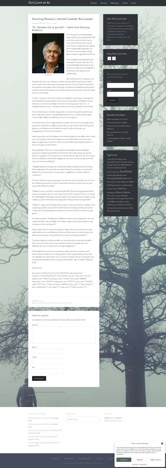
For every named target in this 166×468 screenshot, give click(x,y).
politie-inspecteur (120, 168)
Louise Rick (111, 159)
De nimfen (110, 182)
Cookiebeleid (135, 464)
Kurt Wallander (49, 303)
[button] (162, 443)
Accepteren (123, 460)
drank (125, 175)
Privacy (81, 463)
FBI (122, 196)
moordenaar (57, 303)
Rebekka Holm (127, 178)
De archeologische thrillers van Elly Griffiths (43, 443)
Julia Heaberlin (117, 175)
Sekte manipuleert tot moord (117, 119)
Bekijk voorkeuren (155, 460)
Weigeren (140, 460)
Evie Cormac (116, 196)
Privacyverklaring (143, 464)
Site (33, 367)
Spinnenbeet (111, 198)
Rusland (109, 175)
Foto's (109, 196)
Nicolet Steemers (121, 162)
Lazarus (126, 198)
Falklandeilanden (126, 165)
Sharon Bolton (123, 192)
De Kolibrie (119, 159)
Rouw (118, 172)
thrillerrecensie (115, 201)
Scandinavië (125, 185)
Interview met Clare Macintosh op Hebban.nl (43, 430)
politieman (65, 303)
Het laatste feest (113, 208)
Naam (34, 347)
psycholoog (111, 172)
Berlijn (126, 196)
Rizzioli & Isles (116, 185)
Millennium (125, 182)
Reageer (55, 23)
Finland (120, 188)
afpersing (119, 198)
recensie (131, 162)
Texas (115, 189)
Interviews (41, 301)
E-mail (34, 357)
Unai (131, 208)
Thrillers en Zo (39, 3)
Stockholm (126, 171)
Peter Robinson (127, 205)
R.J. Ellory (118, 182)
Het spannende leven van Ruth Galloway (42, 436)
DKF (94, 463)
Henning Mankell (39, 303)
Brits (108, 211)
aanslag (109, 165)
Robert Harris (124, 208)
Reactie (35, 325)
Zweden (70, 303)
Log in (99, 463)
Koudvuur (110, 168)
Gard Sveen (116, 165)
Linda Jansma (115, 211)
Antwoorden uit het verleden (117, 123)
